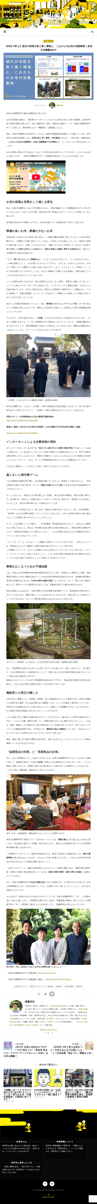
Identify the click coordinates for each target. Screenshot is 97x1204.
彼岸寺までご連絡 (58, 1151)
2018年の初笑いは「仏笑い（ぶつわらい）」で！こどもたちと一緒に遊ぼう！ (48, 1092)
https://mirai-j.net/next (47, 973)
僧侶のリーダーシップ (37, 986)
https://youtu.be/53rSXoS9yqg (58, 979)
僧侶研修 (50, 986)
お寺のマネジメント (21, 986)
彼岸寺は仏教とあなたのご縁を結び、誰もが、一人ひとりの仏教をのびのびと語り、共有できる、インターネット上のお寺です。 (21, 1148)
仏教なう (48, 41)
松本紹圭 (79, 986)
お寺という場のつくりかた (51, 1022)
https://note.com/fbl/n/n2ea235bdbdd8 (22, 421)
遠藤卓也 (59, 105)
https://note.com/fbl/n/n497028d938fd (21, 433)
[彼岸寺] (48, 13)
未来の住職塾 (69, 986)
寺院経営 (59, 986)
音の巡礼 (50, 1019)
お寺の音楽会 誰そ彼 (58, 1006)
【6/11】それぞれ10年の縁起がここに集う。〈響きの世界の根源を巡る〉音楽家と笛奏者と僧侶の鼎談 (79, 1093)
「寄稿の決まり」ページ (66, 1148)
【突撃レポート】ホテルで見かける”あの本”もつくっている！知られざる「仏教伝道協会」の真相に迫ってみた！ (17, 1094)
